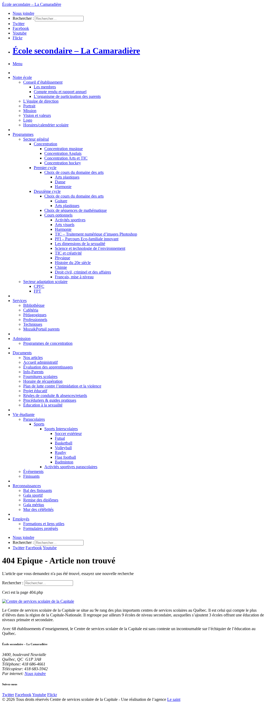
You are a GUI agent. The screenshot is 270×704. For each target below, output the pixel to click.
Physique (62, 258)
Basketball (63, 443)
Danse (60, 182)
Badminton (64, 462)
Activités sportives (70, 220)
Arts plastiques (67, 177)
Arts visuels (64, 224)
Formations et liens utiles (43, 523)
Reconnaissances (27, 485)
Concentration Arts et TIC (66, 158)
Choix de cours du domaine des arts (74, 172)
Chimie (61, 267)
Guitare (61, 201)
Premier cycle (45, 167)
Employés (21, 519)
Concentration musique (63, 148)
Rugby (60, 452)
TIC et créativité (68, 253)
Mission (29, 110)
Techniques (32, 324)
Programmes (23, 134)
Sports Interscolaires (61, 429)
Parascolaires (34, 419)
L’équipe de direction (41, 101)
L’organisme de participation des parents (67, 96)
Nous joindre (23, 13)
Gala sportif (33, 495)
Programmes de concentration (48, 343)
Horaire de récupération (42, 381)
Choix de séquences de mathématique (75, 210)
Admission (22, 338)
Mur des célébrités (38, 509)
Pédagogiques (34, 315)
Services (20, 300)
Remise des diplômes (40, 500)
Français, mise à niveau (74, 277)
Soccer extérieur (68, 433)
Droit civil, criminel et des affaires (83, 272)
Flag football (65, 457)
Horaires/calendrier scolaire (46, 125)
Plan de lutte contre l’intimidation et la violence (62, 386)
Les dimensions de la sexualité (80, 243)
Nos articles (33, 357)
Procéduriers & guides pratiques (49, 400)
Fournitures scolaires (40, 376)
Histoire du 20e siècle (73, 262)
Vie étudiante (24, 414)
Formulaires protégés (40, 528)
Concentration (45, 144)
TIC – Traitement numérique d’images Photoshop (96, 234)
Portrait (29, 106)
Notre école (22, 77)
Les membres (45, 87)
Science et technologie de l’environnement (90, 248)
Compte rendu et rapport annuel (60, 91)
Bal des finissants (37, 490)
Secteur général (36, 139)
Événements (33, 471)
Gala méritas (33, 504)
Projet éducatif (35, 391)
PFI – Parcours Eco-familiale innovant (86, 239)
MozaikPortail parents (41, 329)
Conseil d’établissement (42, 82)
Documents (22, 353)
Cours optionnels (58, 215)
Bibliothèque (34, 305)
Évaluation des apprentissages (48, 367)
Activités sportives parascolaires (70, 466)
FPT (37, 291)
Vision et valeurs (37, 115)
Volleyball (63, 448)
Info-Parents (33, 372)
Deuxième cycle (47, 191)
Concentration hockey (62, 163)
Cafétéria (30, 310)
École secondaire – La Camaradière (76, 50)
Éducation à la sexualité (42, 405)
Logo (27, 120)
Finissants (31, 476)
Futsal (60, 438)
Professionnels (35, 319)
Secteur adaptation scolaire (45, 281)
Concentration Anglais (62, 153)
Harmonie (63, 186)
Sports (39, 424)
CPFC (39, 286)
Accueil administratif (40, 362)
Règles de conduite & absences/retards (55, 395)
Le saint (173, 699)
